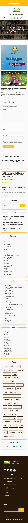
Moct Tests (7, 260)
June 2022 (6, 356)
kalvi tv (17, 399)
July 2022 (6, 354)
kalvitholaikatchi (8, 399)
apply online (7, 377)
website (20, 432)
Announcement (7, 243)
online (11, 410)
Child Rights (7, 244)
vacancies (12, 432)
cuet (13, 381)
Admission (6, 240)
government (13, 392)
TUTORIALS (8, 320)
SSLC (6, 312)
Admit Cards (7, 241)
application (6, 374)
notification (17, 407)
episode (19, 388)
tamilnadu (20, 425)
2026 (18, 366)
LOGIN (11, 4)
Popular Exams (7, 263)
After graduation (9, 284)
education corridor (8, 388)
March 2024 (7, 340)
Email (4, 129)
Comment (5, 109)
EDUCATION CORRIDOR (16, 14)
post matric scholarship (10, 414)
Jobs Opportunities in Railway (11, 255)
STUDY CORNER (9, 314)
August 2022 (7, 353)
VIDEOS (7, 321)
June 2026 (6, 333)
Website (5, 135)
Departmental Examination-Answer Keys (15, 292)
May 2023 (6, 342)
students (12, 425)
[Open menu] (4, 11)
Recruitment (7, 266)
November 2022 (8, 348)
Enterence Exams (8, 246)
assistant (16, 377)
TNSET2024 (13, 429)
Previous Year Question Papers (11, 265)
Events (6, 501)
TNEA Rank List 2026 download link (12, 229)
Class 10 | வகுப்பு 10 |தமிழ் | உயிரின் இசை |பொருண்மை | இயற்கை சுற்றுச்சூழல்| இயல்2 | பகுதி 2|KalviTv (13, 94)
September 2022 (8, 351)
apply (14, 374)
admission (11, 370)
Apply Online (8, 285)
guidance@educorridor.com (14, 3)
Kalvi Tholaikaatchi (8, 257)
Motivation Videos (8, 262)
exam (5, 392)
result (20, 418)
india (21, 392)
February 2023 (7, 347)
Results (6, 268)
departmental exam (9, 385)
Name (4, 124)
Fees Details (8, 293)
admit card (20, 370)
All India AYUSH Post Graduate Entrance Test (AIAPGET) (13, 217)
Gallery (5, 249)
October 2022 (7, 350)
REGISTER (16, 4)
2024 (11, 366)
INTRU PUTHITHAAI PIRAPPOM (12, 396)
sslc (5, 425)
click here (6, 381)
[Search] (22, 205)
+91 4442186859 (14, 1)
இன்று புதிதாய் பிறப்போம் (9, 436)
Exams (5, 247)
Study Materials (8, 271)
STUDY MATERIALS (10, 315)
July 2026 (6, 331)
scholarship (7, 269)
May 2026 (6, 334)
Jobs (5, 252)
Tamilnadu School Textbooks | (15, 304)
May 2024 (6, 337)
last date (16, 403)
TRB (6, 318)
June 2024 (6, 336)
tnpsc (6, 317)
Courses (7, 495)
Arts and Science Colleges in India (13, 287)
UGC (5, 432)
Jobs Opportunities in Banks (11, 254)
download (19, 385)
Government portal (9, 296)
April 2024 (6, 339)
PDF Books (8, 307)
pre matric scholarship (9, 418)
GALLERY (7, 295)
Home (6, 298)
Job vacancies (7, 251)
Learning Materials (9, 303)
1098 (5, 366)
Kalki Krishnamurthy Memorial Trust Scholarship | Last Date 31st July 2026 (13, 223)
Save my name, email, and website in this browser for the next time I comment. (14, 141)
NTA (6, 306)
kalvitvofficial (7, 403)
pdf (17, 410)
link (5, 407)
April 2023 (6, 344)
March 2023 (7, 345)
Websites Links (7, 274)
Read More (6, 168)
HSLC (6, 301)
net (10, 407)
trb (21, 429)
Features (7, 498)
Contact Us (8, 290)
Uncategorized (7, 273)
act (5, 370)
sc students (16, 421)
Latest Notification (8, 258)
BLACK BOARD (9, 288)
